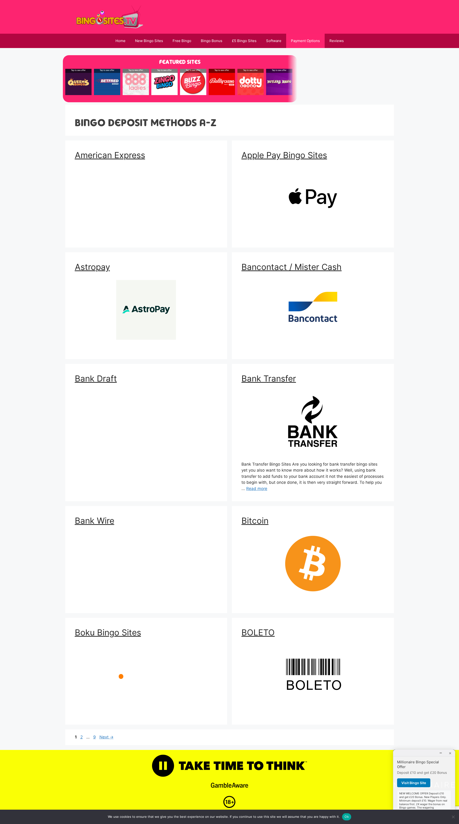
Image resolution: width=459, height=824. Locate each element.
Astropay (92, 267)
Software (273, 40)
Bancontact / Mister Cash (291, 267)
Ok (346, 817)
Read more (256, 488)
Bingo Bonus (211, 40)
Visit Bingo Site (413, 783)
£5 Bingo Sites (244, 40)
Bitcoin (254, 521)
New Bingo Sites (149, 40)
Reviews (336, 40)
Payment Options (305, 40)
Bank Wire (94, 521)
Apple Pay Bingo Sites (284, 155)
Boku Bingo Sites (108, 632)
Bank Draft (96, 378)
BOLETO (258, 632)
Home (120, 40)
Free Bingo (182, 40)
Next (106, 737)
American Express (110, 155)
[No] (453, 816)
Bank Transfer (268, 378)
